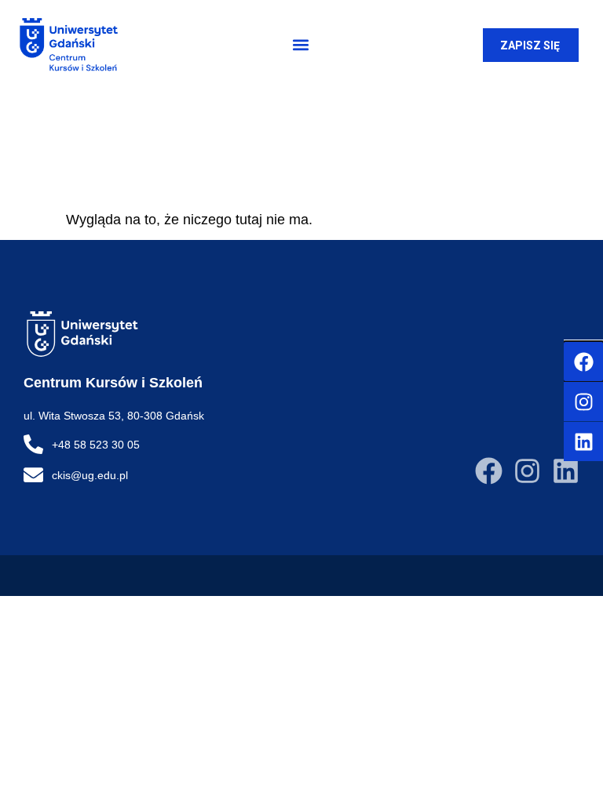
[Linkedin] (565, 471)
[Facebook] (488, 471)
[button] (300, 45)
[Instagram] (527, 471)
